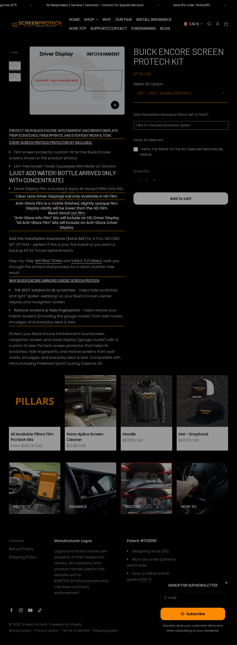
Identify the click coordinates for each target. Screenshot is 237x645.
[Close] (226, 583)
